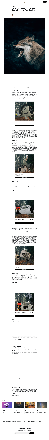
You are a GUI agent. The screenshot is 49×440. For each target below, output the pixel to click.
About (4, 421)
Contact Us (15, 1)
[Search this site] (38, 1)
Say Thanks (11, 1)
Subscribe (45, 1)
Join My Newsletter (8, 421)
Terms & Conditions (38, 421)
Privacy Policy (33, 421)
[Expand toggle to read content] (36, 372)
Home (3, 1)
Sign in (41, 1)
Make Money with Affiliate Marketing (16, 421)
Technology (13, 6)
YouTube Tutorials (7, 1)
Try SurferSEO (24, 421)
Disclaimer (28, 421)
